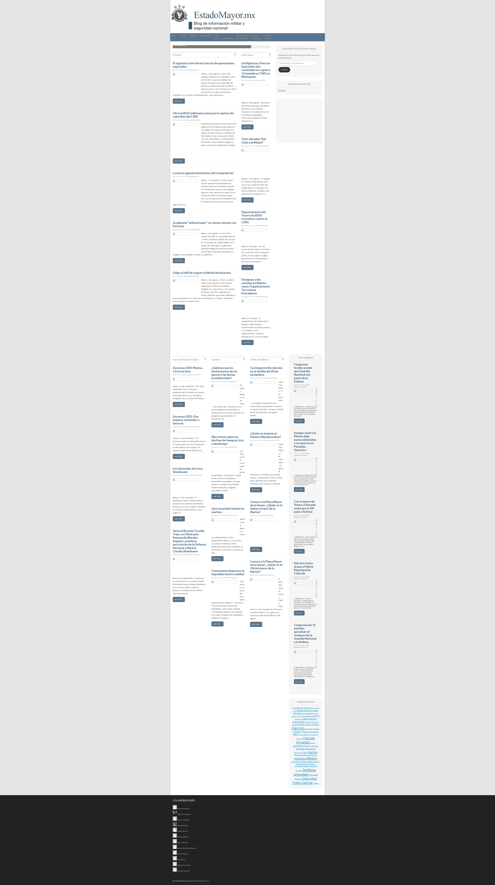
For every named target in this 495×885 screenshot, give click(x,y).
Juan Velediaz (179, 70)
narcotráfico (295, 762)
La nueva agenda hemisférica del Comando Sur (203, 173)
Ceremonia (306, 716)
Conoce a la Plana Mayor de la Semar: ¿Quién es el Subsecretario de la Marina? (266, 507)
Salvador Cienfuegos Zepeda (304, 765)
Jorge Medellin (182, 837)
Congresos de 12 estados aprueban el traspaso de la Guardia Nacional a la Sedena (305, 633)
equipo (316, 729)
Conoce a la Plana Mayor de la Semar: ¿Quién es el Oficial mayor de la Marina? (266, 566)
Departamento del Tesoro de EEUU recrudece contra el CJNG (254, 217)
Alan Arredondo (183, 808)
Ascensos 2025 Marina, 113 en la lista (188, 369)
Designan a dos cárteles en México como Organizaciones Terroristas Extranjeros (255, 286)
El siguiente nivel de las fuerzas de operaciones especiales (203, 64)
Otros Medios (300, 385)
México (311, 758)
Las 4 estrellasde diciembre (243, 37)
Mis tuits (282, 90)
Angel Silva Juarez (184, 814)
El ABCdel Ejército (257, 37)
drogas (300, 724)
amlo (294, 711)
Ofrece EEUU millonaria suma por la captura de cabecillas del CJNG (203, 114)
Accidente (315, 708)
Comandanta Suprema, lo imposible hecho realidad (227, 572)
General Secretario (310, 746)
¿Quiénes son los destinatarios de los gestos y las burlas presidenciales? (224, 373)
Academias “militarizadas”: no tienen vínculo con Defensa (204, 224)
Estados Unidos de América (305, 731)
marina (312, 752)
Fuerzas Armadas (305, 740)
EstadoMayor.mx (202, 881)
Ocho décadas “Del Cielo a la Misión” (253, 140)
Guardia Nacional (305, 748)
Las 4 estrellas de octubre (185, 359)
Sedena (309, 769)
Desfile (294, 725)
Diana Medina (182, 825)
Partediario (217, 37)
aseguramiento (307, 713)
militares (300, 758)
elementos (309, 729)
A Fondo (183, 36)
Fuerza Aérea (303, 735)
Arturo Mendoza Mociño (186, 848)
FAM (295, 734)
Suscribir (284, 70)
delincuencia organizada (304, 720)
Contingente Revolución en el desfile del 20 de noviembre (266, 371)
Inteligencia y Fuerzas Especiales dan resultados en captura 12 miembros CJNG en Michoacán (255, 70)
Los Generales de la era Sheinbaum (188, 470)
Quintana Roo (302, 764)
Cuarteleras (228, 39)
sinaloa (316, 783)
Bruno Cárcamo (183, 820)
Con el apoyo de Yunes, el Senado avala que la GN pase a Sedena (305, 506)
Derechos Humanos (311, 722)
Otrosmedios (268, 37)
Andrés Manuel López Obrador (305, 712)
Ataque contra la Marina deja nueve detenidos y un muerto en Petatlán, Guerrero (305, 441)
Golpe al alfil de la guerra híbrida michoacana (202, 272)
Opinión (194, 36)
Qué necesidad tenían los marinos (227, 510)
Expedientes (206, 36)
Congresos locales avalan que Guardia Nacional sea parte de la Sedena (303, 373)
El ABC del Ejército (259, 359)
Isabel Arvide (217, 381)
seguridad (300, 774)
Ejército (298, 728)
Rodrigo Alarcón (180, 120)
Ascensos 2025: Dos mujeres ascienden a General (186, 420)
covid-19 (315, 716)
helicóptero (298, 753)
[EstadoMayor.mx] (214, 31)
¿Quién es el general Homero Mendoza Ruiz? (265, 435)
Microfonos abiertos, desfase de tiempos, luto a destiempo (227, 440)
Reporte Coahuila (184, 865)
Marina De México (301, 755)
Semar (308, 782)
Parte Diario (247, 54)
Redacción (246, 80)
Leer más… (178, 101)
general (312, 743)
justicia (305, 753)
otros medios (307, 761)
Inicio (174, 36)
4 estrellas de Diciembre (302, 708)
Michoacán (313, 755)
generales (298, 745)
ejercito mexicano (312, 724)
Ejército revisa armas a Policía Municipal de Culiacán (303, 568)
